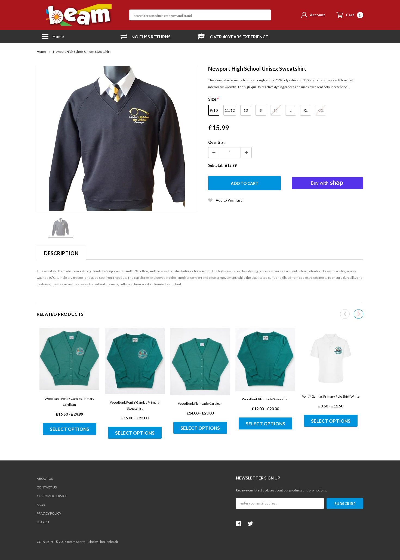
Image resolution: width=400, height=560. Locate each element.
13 (246, 110)
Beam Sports (76, 542)
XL (305, 110)
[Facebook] (240, 523)
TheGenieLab (108, 542)
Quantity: (216, 142)
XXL (321, 110)
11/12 (230, 110)
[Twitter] (252, 523)
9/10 (214, 110)
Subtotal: (215, 165)
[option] (145, 36)
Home (41, 51)
